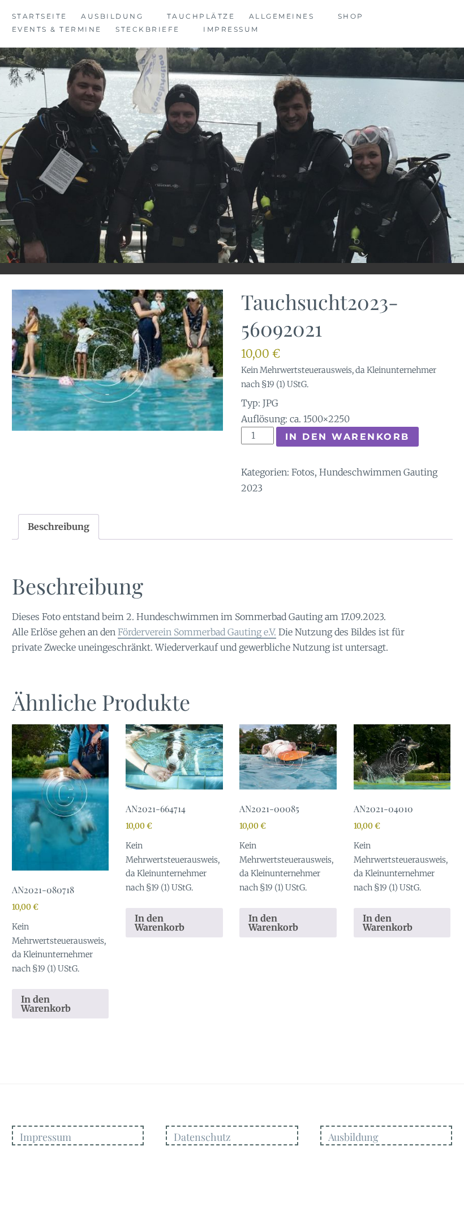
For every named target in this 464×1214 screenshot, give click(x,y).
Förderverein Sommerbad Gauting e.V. (197, 632)
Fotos (303, 472)
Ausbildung (112, 16)
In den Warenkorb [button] (46, 1004)
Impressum (231, 29)
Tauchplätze (201, 16)
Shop (351, 16)
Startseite (39, 16)
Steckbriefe (147, 29)
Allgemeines (282, 16)
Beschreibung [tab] (58, 526)
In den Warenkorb (347, 436)
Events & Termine (57, 29)
